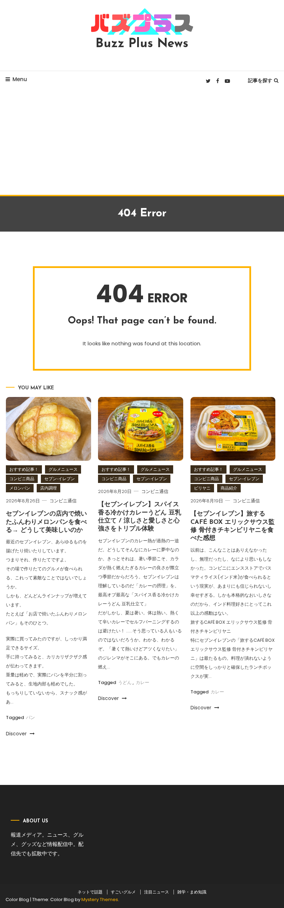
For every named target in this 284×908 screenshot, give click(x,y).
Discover (17, 733)
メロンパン (19, 488)
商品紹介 (229, 488)
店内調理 (48, 488)
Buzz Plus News (142, 44)
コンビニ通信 (63, 501)
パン (30, 717)
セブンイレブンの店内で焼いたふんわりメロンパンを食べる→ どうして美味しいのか (46, 522)
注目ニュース (156, 892)
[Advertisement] (142, 142)
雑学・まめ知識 (191, 892)
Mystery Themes (99, 899)
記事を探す (260, 80)
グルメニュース (63, 469)
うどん (125, 682)
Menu (19, 79)
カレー (142, 682)
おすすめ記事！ (23, 469)
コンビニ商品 (21, 479)
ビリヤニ (202, 488)
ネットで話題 (90, 892)
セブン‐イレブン (59, 479)
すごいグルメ (123, 892)
